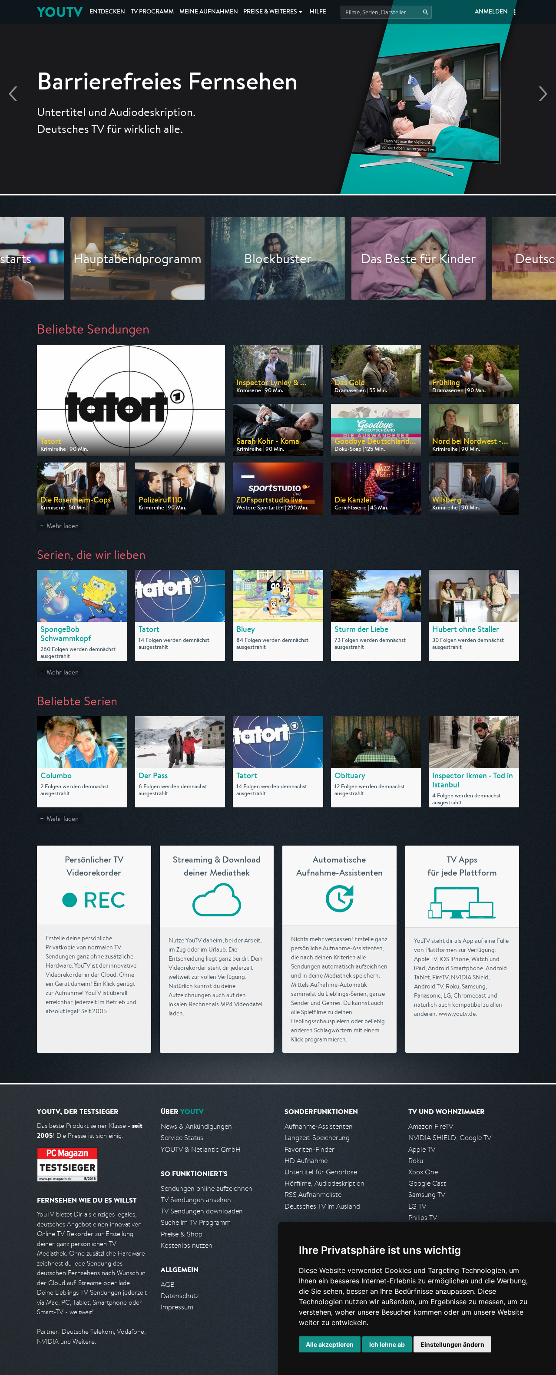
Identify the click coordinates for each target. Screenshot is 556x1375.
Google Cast (427, 1183)
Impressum (177, 1307)
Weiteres (270, 12)
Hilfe (318, 12)
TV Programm (152, 12)
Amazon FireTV (430, 1126)
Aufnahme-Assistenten (319, 1126)
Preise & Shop (181, 1234)
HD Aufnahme (306, 1160)
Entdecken (107, 12)
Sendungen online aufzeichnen (206, 1188)
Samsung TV (426, 1194)
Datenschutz (180, 1295)
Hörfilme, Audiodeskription (324, 1183)
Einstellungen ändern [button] (452, 1344)
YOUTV (60, 12)
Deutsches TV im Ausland (322, 1206)
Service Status (182, 1137)
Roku (415, 1160)
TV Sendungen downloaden (202, 1211)
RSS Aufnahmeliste (313, 1194)
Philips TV (422, 1217)
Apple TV (421, 1149)
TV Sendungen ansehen (196, 1199)
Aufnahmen (208, 12)
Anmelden (491, 12)
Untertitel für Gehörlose (321, 1172)
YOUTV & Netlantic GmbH (201, 1149)
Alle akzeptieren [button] (330, 1344)
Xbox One (423, 1172)
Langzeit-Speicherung (317, 1137)
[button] (514, 12)
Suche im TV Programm (196, 1222)
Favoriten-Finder (309, 1149)
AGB (168, 1284)
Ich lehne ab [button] (387, 1344)
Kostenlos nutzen (186, 1245)
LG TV (417, 1206)
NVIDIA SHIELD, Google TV (449, 1137)
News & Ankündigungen (196, 1126)
